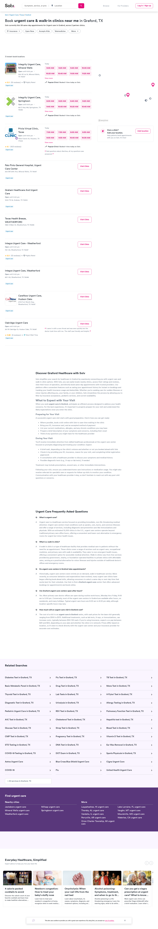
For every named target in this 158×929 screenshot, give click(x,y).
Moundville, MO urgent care (131, 814)
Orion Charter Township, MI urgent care (97, 822)
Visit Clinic (84, 166)
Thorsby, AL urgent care (92, 810)
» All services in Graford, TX (19, 781)
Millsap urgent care (50, 806)
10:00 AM (86, 68)
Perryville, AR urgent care (93, 817)
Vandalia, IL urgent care (92, 814)
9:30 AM (62, 138)
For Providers (123, 6)
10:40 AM (62, 73)
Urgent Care (14, 15)
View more (49, 78)
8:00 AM (50, 101)
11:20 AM (86, 73)
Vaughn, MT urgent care (129, 810)
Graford (28, 15)
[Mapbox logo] (103, 120)
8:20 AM (62, 101)
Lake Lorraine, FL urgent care (131, 806)
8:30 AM (86, 132)
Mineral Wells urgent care (17, 810)
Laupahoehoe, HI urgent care (95, 806)
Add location (142, 131)
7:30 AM (62, 132)
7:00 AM (50, 132)
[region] (126, 87)
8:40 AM (74, 101)
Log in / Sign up (144, 5)
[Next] (151, 863)
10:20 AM (50, 73)
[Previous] (147, 863)
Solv (6, 15)
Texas (22, 15)
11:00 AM (74, 73)
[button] (128, 95)
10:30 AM (86, 138)
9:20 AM (62, 68)
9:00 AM (50, 68)
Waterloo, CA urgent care (130, 817)
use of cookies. (109, 921)
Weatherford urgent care (16, 814)
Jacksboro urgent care (15, 806)
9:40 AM (74, 68)
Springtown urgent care (52, 810)
